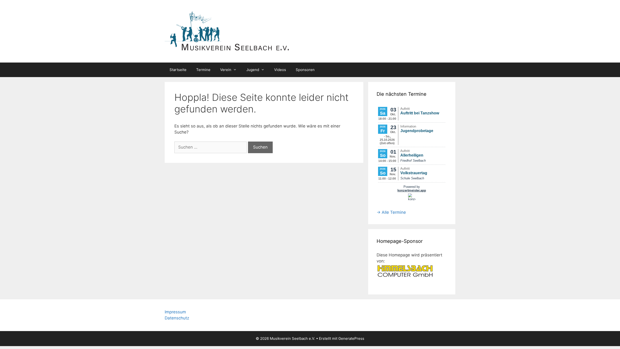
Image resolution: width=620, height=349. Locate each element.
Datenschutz (177, 318)
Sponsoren (305, 69)
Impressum (175, 311)
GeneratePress (351, 338)
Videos (280, 69)
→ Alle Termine (391, 212)
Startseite (178, 69)
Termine (203, 69)
